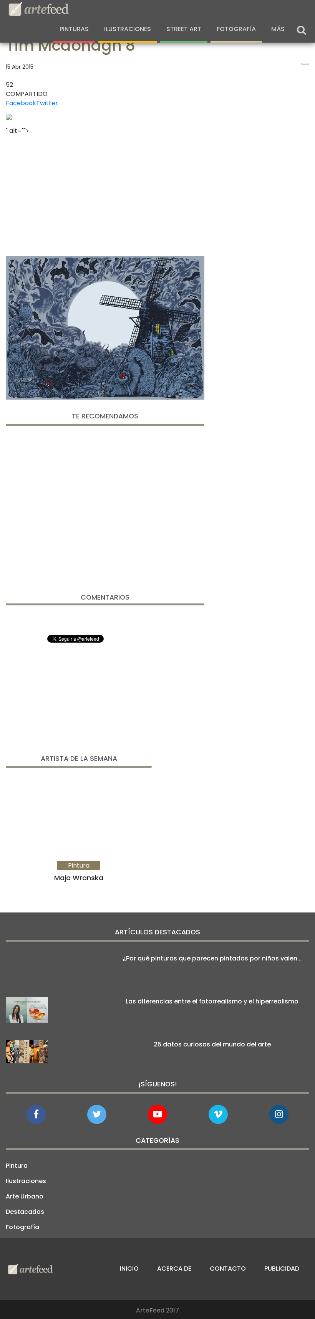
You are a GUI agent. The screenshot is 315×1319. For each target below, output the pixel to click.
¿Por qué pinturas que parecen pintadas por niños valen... (212, 958)
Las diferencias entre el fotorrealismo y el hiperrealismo (212, 1001)
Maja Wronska (78, 878)
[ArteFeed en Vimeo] (218, 1114)
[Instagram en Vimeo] (278, 1114)
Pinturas (74, 29)
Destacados (25, 1211)
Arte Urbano (24, 1196)
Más (278, 29)
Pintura (17, 1165)
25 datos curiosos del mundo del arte (212, 1044)
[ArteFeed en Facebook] (36, 1114)
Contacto (228, 1268)
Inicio (129, 1268)
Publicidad (281, 1268)
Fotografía (236, 29)
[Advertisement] (105, 193)
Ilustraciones (127, 29)
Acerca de (174, 1268)
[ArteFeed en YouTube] (157, 1114)
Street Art (183, 29)
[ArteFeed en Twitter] (96, 1114)
